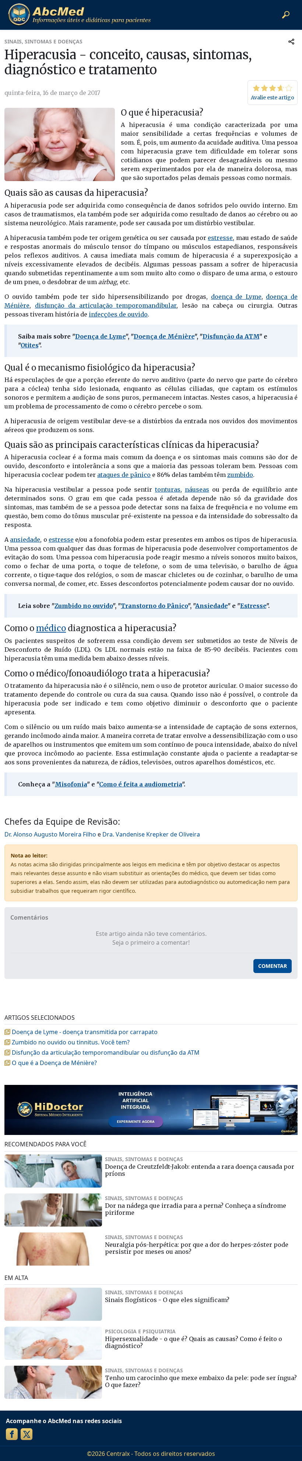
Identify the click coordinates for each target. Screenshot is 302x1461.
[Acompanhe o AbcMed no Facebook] (12, 1434)
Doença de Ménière (164, 336)
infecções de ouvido (118, 314)
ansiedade (25, 539)
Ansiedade (211, 605)
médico (51, 628)
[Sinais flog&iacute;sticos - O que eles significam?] (53, 1304)
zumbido (240, 474)
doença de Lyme (236, 296)
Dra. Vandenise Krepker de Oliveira (151, 834)
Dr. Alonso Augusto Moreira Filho (50, 834)
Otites (29, 345)
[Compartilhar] (291, 41)
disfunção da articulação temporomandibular (106, 305)
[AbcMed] (79, 14)
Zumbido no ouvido (84, 605)
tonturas (167, 489)
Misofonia (71, 784)
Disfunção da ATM (231, 336)
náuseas (197, 489)
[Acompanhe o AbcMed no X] (26, 1434)
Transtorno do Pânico (154, 605)
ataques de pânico (124, 474)
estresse (220, 237)
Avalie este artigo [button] (272, 97)
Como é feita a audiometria (140, 784)
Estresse (253, 605)
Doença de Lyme (100, 336)
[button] (286, 14)
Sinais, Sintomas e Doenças (43, 41)
